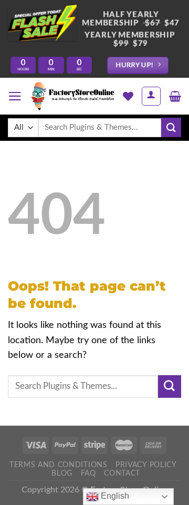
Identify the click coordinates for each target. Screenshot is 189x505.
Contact (122, 473)
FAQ (88, 473)
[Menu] (15, 96)
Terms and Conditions (58, 465)
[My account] (151, 96)
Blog (61, 473)
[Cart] (175, 96)
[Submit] (171, 127)
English (114, 495)
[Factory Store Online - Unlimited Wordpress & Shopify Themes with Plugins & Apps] (72, 96)
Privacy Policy (146, 465)
